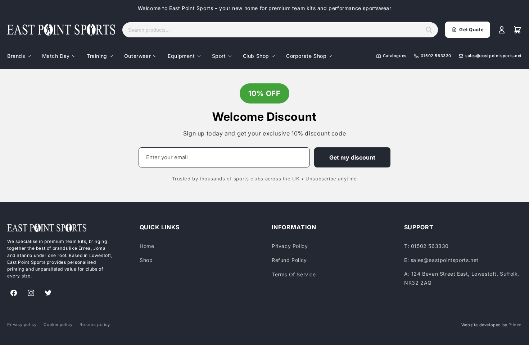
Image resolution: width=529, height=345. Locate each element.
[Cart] (517, 30)
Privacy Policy (290, 246)
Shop (146, 260)
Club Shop (256, 56)
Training (97, 56)
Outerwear (137, 56)
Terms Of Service (294, 274)
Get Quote (471, 29)
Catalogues (395, 55)
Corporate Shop (306, 56)
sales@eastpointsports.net (493, 55)
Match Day (56, 56)
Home (147, 246)
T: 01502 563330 (426, 246)
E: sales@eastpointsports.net (441, 260)
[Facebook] (13, 292)
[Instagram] (30, 292)
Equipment (181, 56)
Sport (219, 56)
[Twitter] (48, 292)
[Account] (501, 30)
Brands (16, 56)
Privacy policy (21, 324)
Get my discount (352, 157)
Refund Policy (289, 260)
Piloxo (515, 324)
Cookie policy (58, 324)
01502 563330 (436, 55)
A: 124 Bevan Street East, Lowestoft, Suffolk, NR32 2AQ (461, 278)
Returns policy (95, 324)
